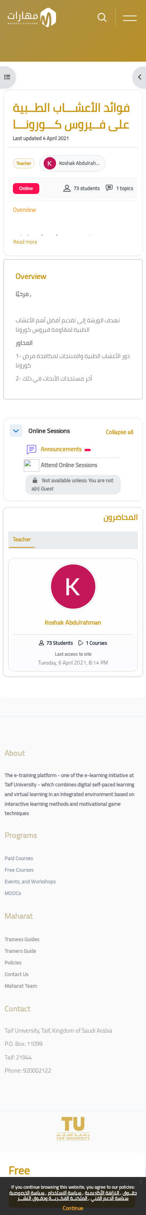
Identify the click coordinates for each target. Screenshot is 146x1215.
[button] (16, 430)
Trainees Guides (22, 939)
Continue (73, 1208)
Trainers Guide (20, 950)
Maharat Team (21, 985)
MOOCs (13, 893)
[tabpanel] (73, 615)
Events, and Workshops (30, 881)
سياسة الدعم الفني (109, 1198)
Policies (13, 962)
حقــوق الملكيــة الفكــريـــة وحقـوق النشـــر (77, 1195)
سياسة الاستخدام (65, 1192)
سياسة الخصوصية (27, 1192)
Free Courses (19, 869)
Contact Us (16, 974)
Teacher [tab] (22, 539)
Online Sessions (49, 430)
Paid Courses (19, 858)
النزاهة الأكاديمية (102, 1192)
